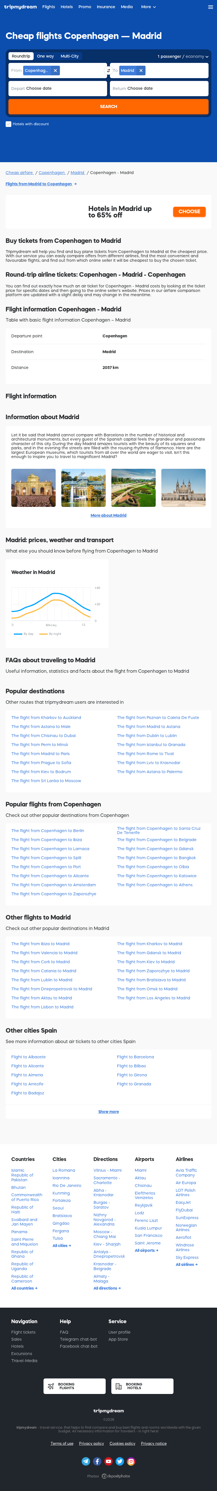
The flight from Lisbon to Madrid (42, 1007)
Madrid (78, 173)
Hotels (17, 1346)
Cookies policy (122, 1443)
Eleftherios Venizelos (145, 1195)
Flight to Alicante (27, 1066)
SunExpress (187, 1218)
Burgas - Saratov (102, 1204)
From (16, 70)
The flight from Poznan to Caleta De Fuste (158, 718)
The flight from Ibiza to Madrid (40, 944)
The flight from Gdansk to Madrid (149, 953)
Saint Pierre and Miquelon (24, 1241)
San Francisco (148, 1235)
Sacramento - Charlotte (107, 1180)
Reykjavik (144, 1205)
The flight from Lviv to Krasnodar (148, 763)
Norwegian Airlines (186, 1227)
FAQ (64, 1332)
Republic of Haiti (22, 1209)
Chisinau (143, 1185)
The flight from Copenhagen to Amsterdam (53, 885)
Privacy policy (91, 1443)
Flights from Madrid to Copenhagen (39, 184)
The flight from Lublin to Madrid (41, 980)
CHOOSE (189, 211)
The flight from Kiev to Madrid (146, 962)
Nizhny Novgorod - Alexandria (105, 1219)
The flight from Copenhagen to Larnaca (50, 849)
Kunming (61, 1193)
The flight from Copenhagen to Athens (155, 885)
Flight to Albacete (28, 1057)
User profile (119, 1332)
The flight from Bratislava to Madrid (151, 980)
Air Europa (186, 1183)
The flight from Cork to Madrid (40, 962)
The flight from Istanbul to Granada (151, 745)
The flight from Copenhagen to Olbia (153, 867)
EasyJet (183, 1202)
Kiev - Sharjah (107, 1244)
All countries (23, 1288)
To (115, 70)
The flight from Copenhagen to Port (46, 867)
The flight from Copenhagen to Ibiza (46, 840)
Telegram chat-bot (78, 1339)
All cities (60, 1246)
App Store (118, 1339)
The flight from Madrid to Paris (40, 754)
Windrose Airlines (185, 1247)
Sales (16, 1339)
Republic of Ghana (22, 1254)
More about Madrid (109, 515)
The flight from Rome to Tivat (145, 754)
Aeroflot (183, 1237)
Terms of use (62, 1443)
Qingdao (61, 1223)
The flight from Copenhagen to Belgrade (157, 840)
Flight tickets (23, 1332)
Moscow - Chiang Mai (105, 1234)
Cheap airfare (20, 173)
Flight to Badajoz (27, 1093)
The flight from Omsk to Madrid (147, 989)
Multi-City (70, 56)
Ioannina (61, 1178)
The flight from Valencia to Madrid (44, 953)
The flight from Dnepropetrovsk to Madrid (51, 989)
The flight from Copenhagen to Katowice (157, 876)
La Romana (64, 1170)
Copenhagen (52, 173)
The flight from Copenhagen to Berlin (47, 831)
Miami (140, 1170)
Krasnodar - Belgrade (105, 1266)
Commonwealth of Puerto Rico (26, 1197)
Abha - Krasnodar (104, 1192)
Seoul (58, 1208)
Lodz (139, 1213)
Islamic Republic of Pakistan (22, 1175)
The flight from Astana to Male (41, 727)
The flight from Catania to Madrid (43, 971)
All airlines (185, 1264)
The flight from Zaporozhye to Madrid (153, 971)
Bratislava (62, 1216)
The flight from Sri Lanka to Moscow (46, 781)
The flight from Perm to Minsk (39, 745)
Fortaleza (62, 1200)
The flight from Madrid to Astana (148, 727)
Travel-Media (24, 1361)
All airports (145, 1250)
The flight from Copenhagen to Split (46, 858)
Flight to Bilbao (131, 1066)
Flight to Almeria (27, 1075)
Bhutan (18, 1187)
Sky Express (187, 1257)
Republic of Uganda (22, 1266)
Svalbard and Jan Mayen (24, 1222)
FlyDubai (184, 1210)
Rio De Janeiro (67, 1185)
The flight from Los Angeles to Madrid (153, 998)
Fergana (61, 1231)
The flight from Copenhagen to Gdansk (155, 849)
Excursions (21, 1354)
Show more (108, 1112)
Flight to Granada (134, 1084)
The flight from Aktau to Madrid (41, 998)
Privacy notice (154, 1443)
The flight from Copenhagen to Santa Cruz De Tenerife (159, 830)
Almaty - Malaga (102, 1278)
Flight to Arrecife (27, 1084)
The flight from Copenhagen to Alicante (50, 876)
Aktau (140, 1178)
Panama (19, 1232)
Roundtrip (21, 56)
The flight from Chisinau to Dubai (43, 736)
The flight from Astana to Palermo (150, 772)
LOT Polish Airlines (186, 1192)
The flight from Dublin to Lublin (147, 736)
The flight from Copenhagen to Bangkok (156, 858)
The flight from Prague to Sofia (41, 763)
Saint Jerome (148, 1243)
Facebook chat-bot (78, 1346)
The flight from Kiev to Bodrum (41, 772)
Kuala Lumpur (148, 1228)
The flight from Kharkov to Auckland (46, 718)
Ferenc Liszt (146, 1220)
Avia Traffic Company (186, 1172)
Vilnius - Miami (107, 1170)
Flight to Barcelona (135, 1057)
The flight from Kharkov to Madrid (149, 944)
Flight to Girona (132, 1075)
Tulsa (58, 1238)
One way (45, 56)
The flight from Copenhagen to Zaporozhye (53, 894)
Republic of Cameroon (22, 1278)
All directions (106, 1288)
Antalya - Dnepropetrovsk (109, 1254)
